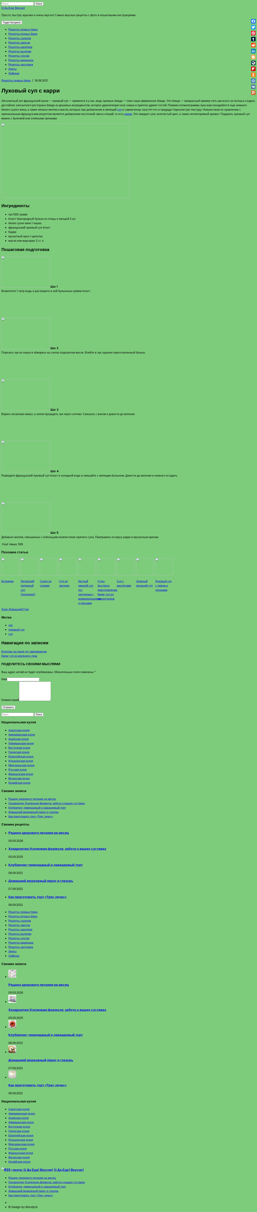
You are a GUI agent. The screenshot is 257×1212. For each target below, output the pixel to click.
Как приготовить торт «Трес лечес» (30, 816)
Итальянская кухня (20, 761)
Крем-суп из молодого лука (19, 656)
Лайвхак (13, 73)
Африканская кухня (21, 743)
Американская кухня (21, 735)
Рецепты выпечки (19, 51)
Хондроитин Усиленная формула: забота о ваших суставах (46, 803)
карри (128, 114)
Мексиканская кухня (21, 765)
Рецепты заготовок (20, 65)
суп (119, 110)
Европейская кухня (20, 757)
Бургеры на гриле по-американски (24, 652)
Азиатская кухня (19, 730)
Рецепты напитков (20, 47)
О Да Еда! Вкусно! (13, 8)
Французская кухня (20, 774)
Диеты (12, 69)
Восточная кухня (19, 748)
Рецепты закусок (19, 43)
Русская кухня (17, 770)
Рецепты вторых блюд (22, 34)
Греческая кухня (18, 752)
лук (10, 625)
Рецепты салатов (19, 38)
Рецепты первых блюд (23, 30)
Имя (4, 679)
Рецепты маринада (20, 60)
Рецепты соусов (18, 56)
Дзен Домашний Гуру (15, 609)
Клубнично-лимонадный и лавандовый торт (37, 808)
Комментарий (10, 700)
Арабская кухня (18, 739)
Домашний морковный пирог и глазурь (33, 812)
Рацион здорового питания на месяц (32, 799)
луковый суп (16, 630)
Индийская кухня (19, 783)
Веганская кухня (19, 778)
